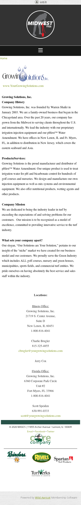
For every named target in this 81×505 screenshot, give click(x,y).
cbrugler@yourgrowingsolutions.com (40, 351)
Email (30, 431)
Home (3, 58)
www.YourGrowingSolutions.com (23, 86)
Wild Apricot (42, 497)
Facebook (40, 431)
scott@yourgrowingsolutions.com (40, 416)
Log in (43, 1)
